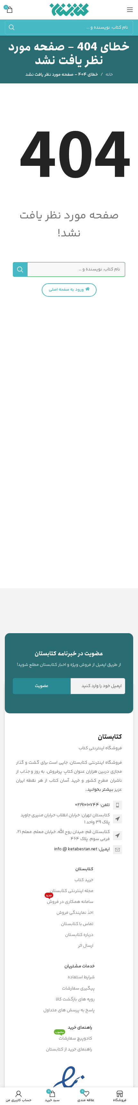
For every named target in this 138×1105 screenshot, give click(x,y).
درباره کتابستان (79, 935)
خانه (109, 74)
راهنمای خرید (80, 1027)
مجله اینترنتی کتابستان (71, 891)
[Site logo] (69, 9)
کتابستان (84, 869)
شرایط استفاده (81, 977)
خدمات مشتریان (80, 966)
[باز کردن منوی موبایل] (130, 9)
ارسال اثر (85, 945)
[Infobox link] (69, 658)
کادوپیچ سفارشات (73, 1037)
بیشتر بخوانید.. (99, 789)
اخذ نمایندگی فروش (74, 912)
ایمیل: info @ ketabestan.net (82, 849)
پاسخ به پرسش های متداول (69, 1010)
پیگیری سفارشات (78, 988)
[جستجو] (11, 27)
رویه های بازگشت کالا (75, 999)
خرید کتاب (83, 880)
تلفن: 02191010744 (92, 805)
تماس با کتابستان (77, 924)
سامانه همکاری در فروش (69, 901)
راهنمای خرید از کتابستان (69, 1049)
